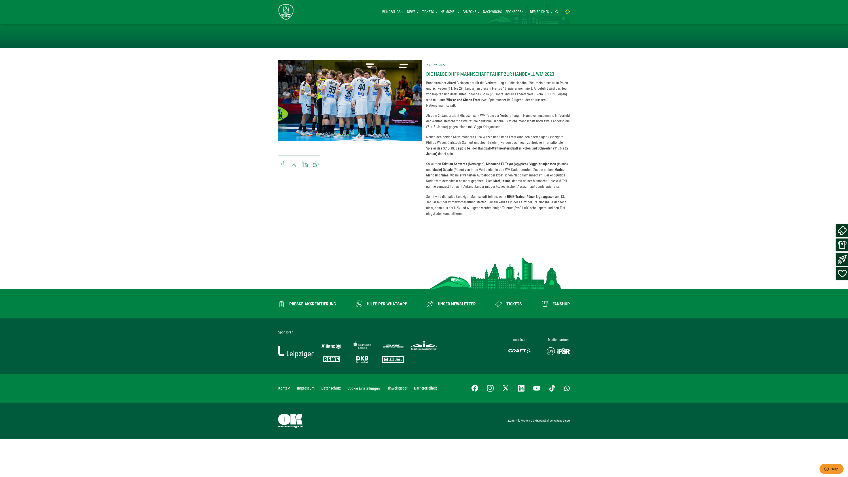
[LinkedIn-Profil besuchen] (521, 388)
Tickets (428, 12)
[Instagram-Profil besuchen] (490, 388)
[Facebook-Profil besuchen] (474, 388)
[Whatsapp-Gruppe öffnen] (567, 388)
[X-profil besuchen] (505, 388)
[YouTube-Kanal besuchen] (536, 388)
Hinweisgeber (396, 388)
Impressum (306, 388)
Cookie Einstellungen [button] (363, 388)
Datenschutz (331, 388)
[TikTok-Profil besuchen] (552, 388)
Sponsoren (514, 12)
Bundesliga (391, 12)
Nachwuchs (492, 12)
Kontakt (284, 388)
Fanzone (469, 12)
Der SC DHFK (539, 12)
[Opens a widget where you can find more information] (831, 469)
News (411, 12)
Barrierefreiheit (425, 388)
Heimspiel (448, 12)
